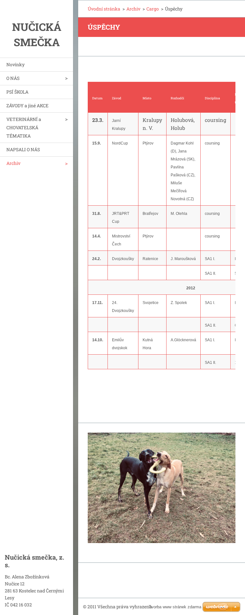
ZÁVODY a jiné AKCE (27, 105)
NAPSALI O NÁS (23, 149)
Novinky (15, 64)
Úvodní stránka (104, 9)
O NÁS (12, 78)
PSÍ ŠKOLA (17, 92)
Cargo (152, 9)
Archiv (13, 163)
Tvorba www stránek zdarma (175, 606)
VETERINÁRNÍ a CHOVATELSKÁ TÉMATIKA (23, 127)
